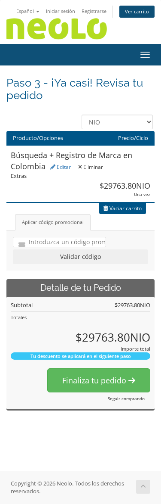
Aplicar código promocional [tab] (53, 222)
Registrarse (94, 11)
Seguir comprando (126, 398)
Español (25, 11)
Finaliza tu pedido (95, 380)
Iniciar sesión (60, 11)
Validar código (80, 256)
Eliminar (92, 167)
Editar (63, 167)
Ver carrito (137, 11)
